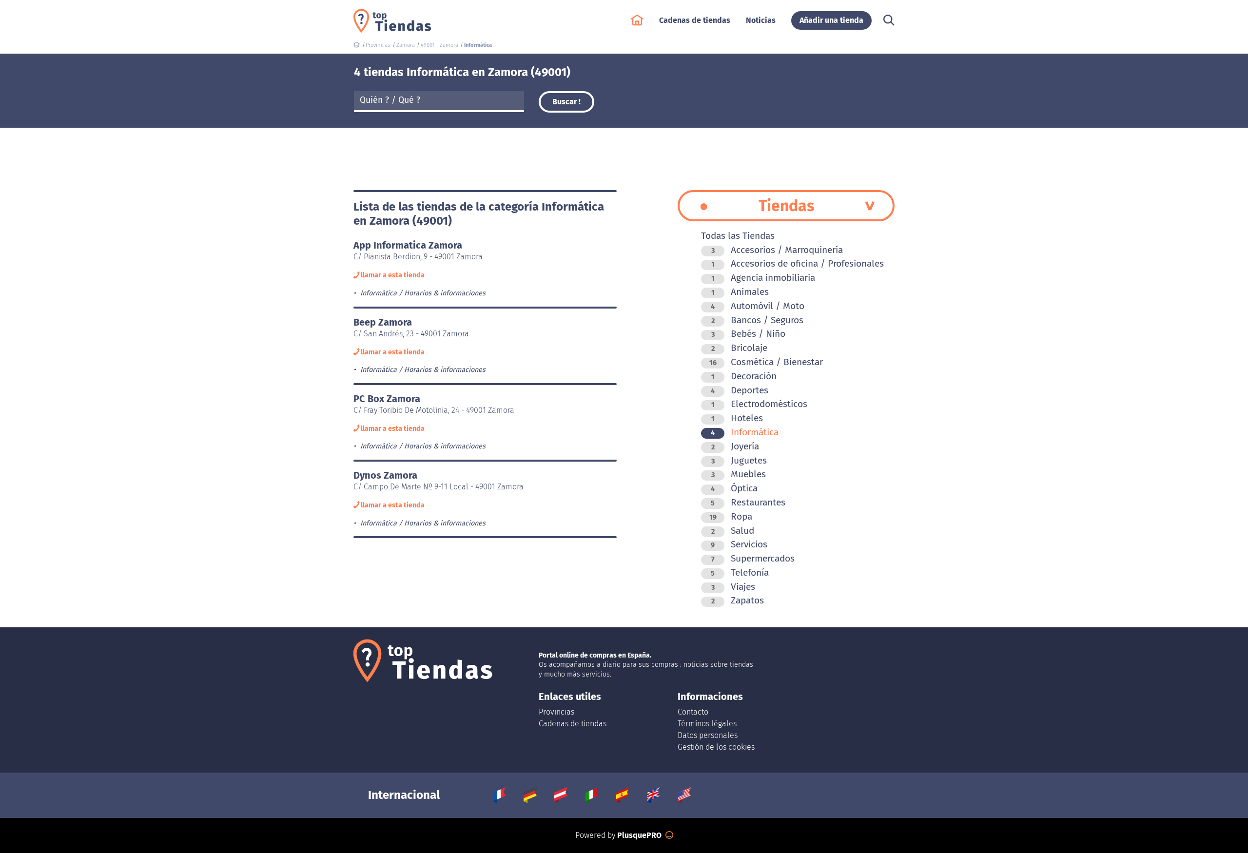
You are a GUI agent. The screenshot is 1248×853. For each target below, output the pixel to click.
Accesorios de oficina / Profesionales (797, 263)
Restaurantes (748, 502)
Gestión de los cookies (716, 747)
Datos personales (708, 735)
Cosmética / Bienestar (766, 362)
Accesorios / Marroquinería (777, 249)
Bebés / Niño (748, 333)
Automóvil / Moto (757, 305)
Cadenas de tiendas (572, 723)
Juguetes (739, 460)
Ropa (730, 516)
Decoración (744, 376)
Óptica (734, 488)
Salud (732, 530)
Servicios (739, 544)
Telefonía (740, 572)
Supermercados (753, 558)
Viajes (733, 586)
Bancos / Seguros (757, 320)
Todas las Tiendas (738, 235)
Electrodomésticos (759, 403)
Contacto (693, 712)
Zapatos (737, 600)
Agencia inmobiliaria (763, 277)
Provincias (556, 712)
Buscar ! (566, 101)
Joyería (735, 446)
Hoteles (737, 418)
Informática (745, 432)
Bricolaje (739, 347)
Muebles (738, 474)
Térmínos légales (707, 723)
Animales (740, 291)
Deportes (739, 390)
